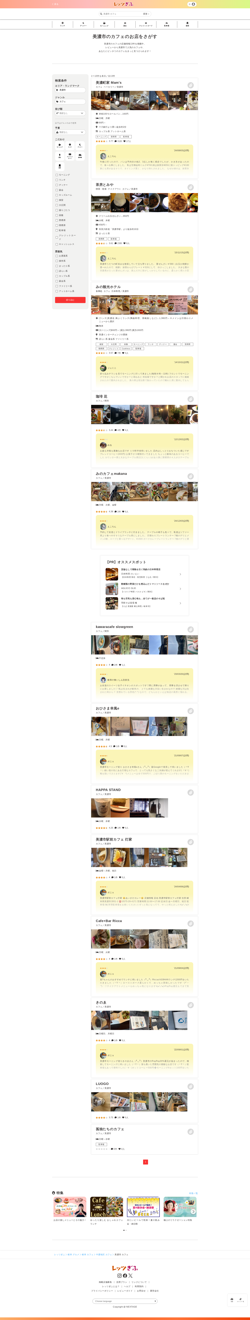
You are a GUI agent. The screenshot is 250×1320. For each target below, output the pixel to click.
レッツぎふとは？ (111, 1286)
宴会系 (62, 281)
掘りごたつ (64, 210)
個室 (187, 26)
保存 (191, 85)
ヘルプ (127, 1286)
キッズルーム (65, 195)
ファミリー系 (65, 286)
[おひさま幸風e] (144, 744)
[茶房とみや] (144, 230)
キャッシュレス (66, 244)
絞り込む (70, 300)
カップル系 (64, 276)
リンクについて (139, 1282)
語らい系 (63, 271)
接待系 (62, 261)
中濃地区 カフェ (104, 1254)
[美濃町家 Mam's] (144, 128)
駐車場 (166, 26)
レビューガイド (125, 1291)
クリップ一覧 (240, 1301)
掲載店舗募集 (105, 1282)
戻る (56, 4)
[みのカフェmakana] (144, 509)
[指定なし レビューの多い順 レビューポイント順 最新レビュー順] (70, 113)
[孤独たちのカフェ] (144, 1139)
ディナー (83, 26)
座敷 (61, 215)
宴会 (125, 26)
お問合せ (141, 1291)
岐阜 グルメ (73, 1254)
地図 (232, 1301)
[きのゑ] (144, 1038)
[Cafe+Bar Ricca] (144, 956)
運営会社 (154, 1291)
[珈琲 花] (144, 429)
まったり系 (64, 266)
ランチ (62, 26)
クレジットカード (145, 26)
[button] (193, 1212)
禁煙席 (62, 220)
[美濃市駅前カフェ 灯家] (144, 875)
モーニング (104, 26)
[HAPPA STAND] (100, 808)
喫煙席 (62, 225)
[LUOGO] (100, 1101)
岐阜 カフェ (87, 1254)
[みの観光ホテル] (144, 336)
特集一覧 (193, 1193)
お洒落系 (63, 256)
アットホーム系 (66, 291)
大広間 (62, 205)
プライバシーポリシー (102, 1291)
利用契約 (139, 1286)
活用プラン (121, 1282)
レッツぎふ (59, 1254)
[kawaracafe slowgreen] (144, 662)
